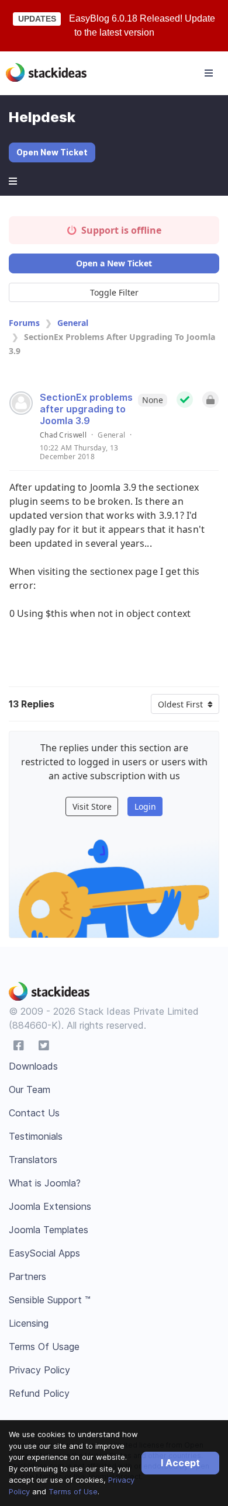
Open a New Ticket (114, 263)
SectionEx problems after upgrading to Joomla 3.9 (86, 408)
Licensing (29, 1323)
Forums (24, 322)
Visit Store (92, 806)
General (72, 322)
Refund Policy (39, 1393)
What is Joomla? (45, 1183)
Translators (33, 1159)
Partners (27, 1276)
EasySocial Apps (44, 1253)
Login (145, 806)
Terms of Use (73, 1491)
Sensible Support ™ (50, 1300)
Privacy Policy (39, 1370)
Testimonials (36, 1136)
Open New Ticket (52, 152)
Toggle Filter (114, 292)
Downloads (33, 1066)
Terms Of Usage (44, 1346)
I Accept (180, 1463)
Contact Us (34, 1113)
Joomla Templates (48, 1230)
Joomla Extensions (50, 1206)
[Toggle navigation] (208, 73)
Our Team (29, 1089)
